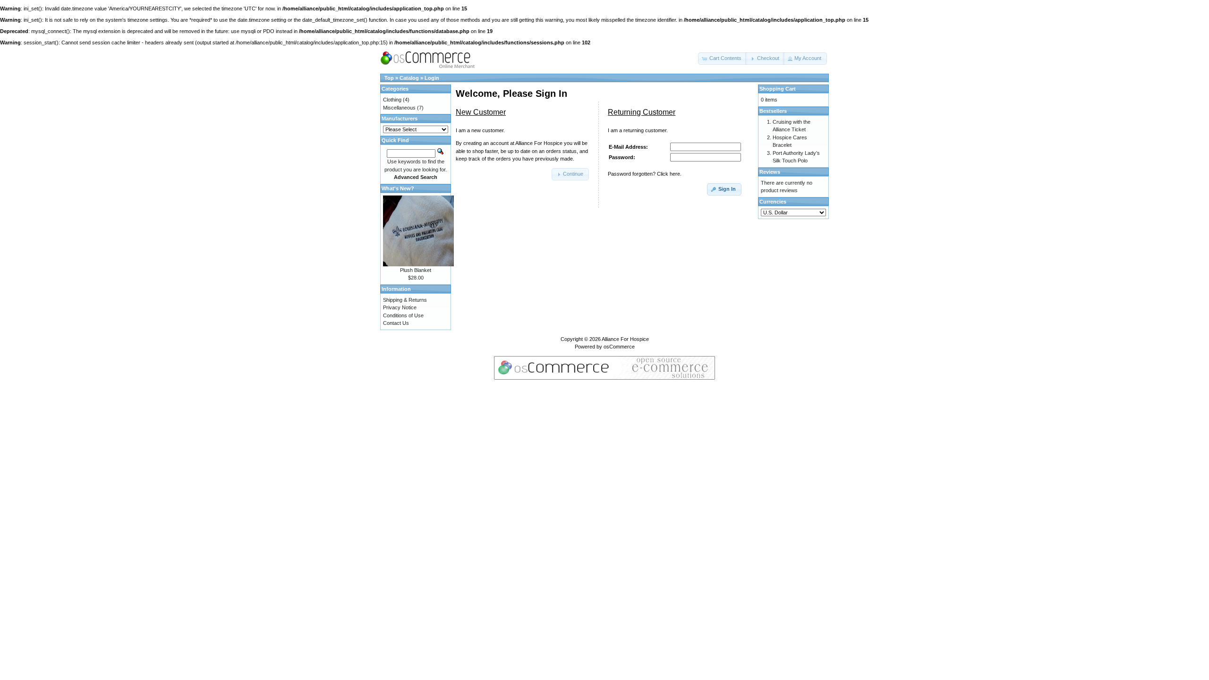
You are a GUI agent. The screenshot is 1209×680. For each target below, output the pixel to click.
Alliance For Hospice (625, 339)
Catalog (409, 78)
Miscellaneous (399, 107)
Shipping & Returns (405, 300)
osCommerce (619, 346)
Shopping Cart (777, 89)
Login (432, 78)
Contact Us (396, 323)
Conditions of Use (403, 315)
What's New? (398, 188)
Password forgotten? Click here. (644, 174)
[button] (722, 58)
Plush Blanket (415, 270)
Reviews (769, 172)
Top (389, 78)
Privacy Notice (400, 307)
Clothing (392, 99)
